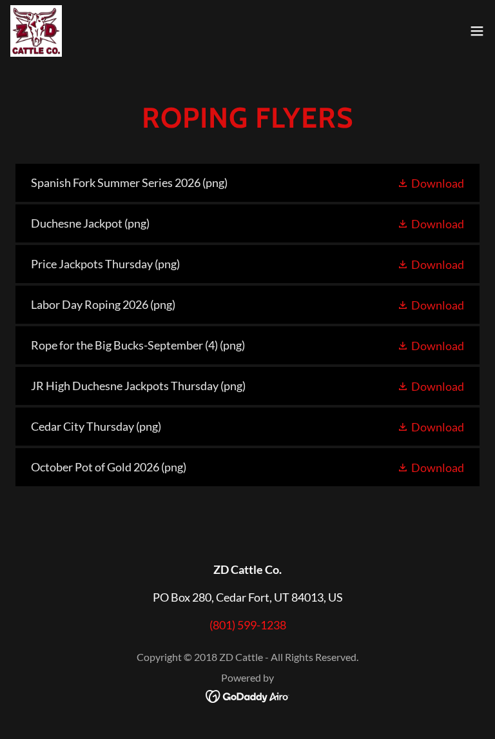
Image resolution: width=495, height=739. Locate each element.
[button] (477, 31)
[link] (36, 31)
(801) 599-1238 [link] (247, 625)
